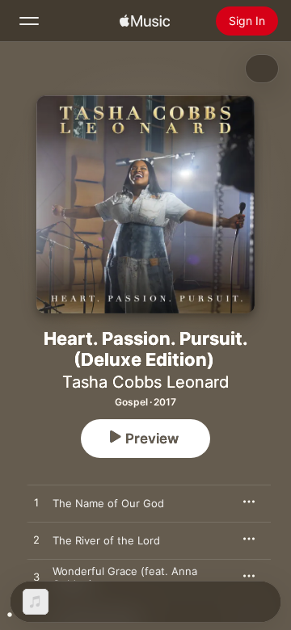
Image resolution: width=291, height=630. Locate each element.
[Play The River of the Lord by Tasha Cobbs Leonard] (36, 540)
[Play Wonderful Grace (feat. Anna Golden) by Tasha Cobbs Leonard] (36, 577)
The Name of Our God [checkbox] (108, 503)
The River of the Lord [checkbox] (106, 540)
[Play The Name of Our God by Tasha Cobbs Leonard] (36, 503)
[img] (145, 21)
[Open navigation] (29, 21)
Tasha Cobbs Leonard (145, 382)
